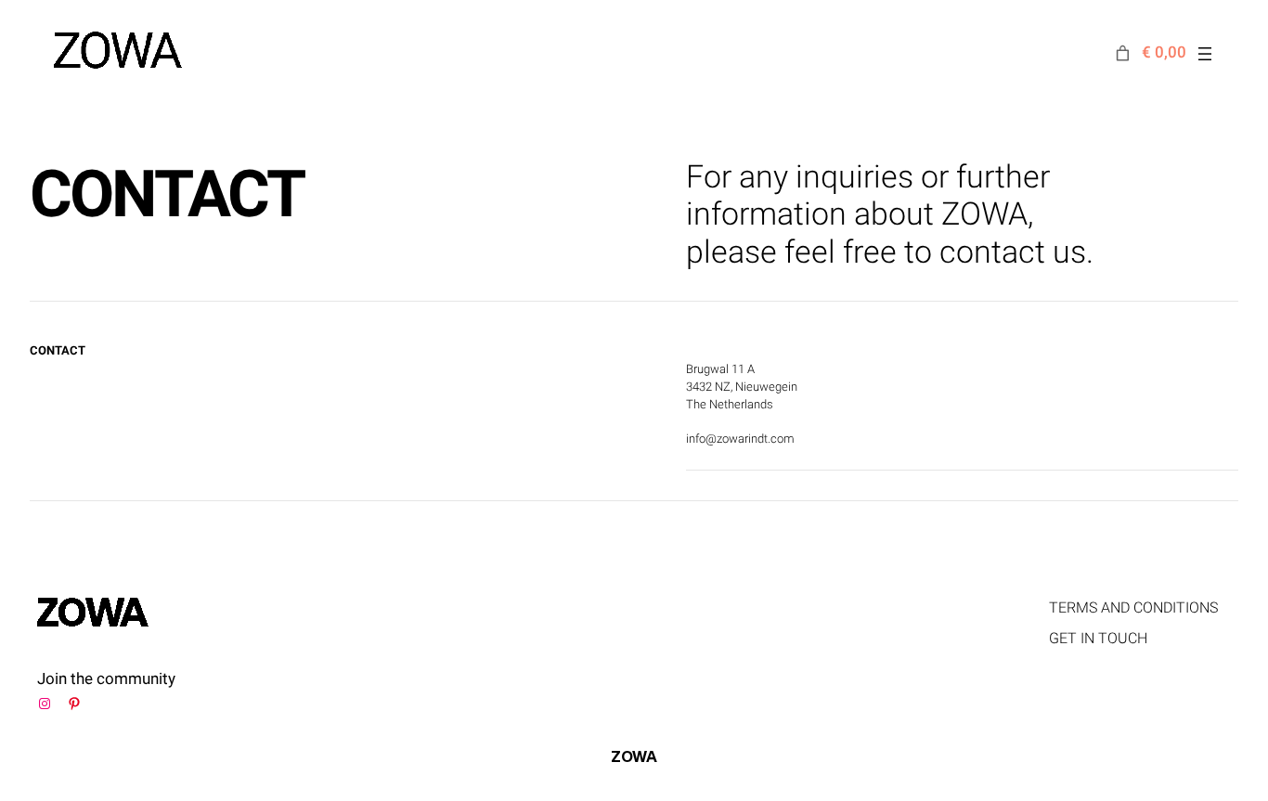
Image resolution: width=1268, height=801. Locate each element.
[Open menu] (1205, 54)
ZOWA (633, 756)
